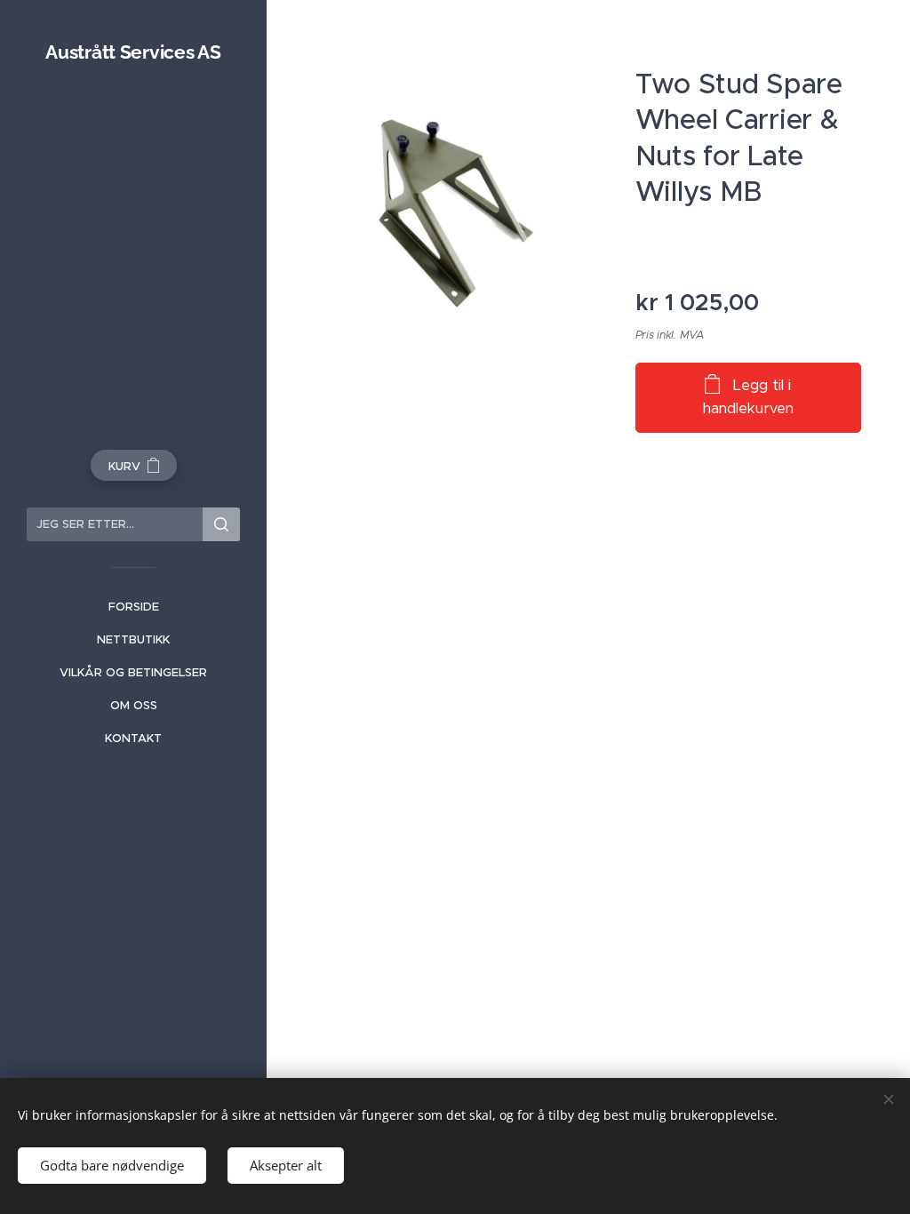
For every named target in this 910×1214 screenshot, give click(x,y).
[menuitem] (133, 606)
